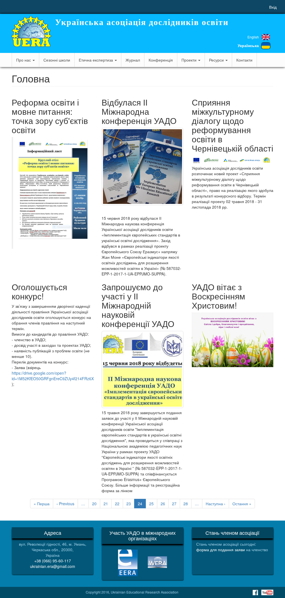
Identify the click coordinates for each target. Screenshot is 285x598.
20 (96, 503)
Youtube (267, 592)
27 (176, 503)
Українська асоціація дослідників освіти (142, 22)
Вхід (273, 7)
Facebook (255, 592)
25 (153, 503)
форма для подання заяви (220, 549)
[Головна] (31, 31)
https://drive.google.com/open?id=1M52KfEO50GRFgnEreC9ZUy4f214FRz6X (53, 375)
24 (142, 504)
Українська (248, 45)
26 (165, 503)
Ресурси (217, 60)
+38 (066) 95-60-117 (52, 560)
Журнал (133, 60)
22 (119, 503)
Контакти (244, 60)
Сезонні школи (56, 60)
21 (108, 503)
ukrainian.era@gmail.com (52, 566)
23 (130, 503)
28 (187, 503)
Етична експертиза (96, 60)
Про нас (24, 60)
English (253, 37)
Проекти (189, 60)
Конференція (161, 60)
